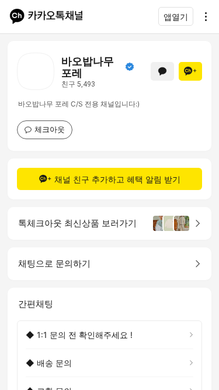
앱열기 (176, 17)
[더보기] (203, 16)
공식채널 (129, 66)
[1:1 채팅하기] (162, 71)
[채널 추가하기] (190, 71)
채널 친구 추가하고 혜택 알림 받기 (117, 179)
